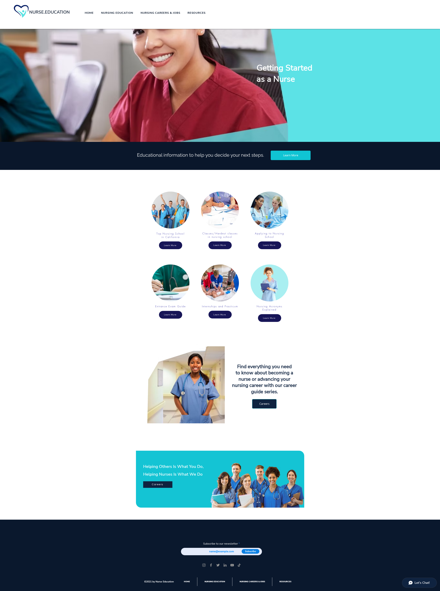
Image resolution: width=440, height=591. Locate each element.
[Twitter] (218, 565)
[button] (117, 13)
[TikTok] (239, 565)
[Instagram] (204, 565)
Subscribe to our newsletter (220, 543)
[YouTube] (232, 565)
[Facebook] (211, 565)
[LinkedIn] (225, 565)
